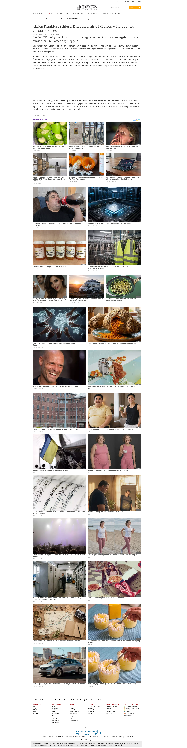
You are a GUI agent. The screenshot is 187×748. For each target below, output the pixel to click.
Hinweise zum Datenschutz (91, 737)
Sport (53, 711)
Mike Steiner (129, 737)
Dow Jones (36, 713)
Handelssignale (74, 713)
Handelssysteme (74, 711)
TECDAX (35, 710)
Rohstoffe (72, 710)
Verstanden (116, 745)
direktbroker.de (110, 711)
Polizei (53, 717)
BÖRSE (48, 14)
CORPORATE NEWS (60, 15)
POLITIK (62, 14)
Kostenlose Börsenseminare (110, 709)
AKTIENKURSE (41, 14)
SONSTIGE (117, 14)
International (55, 720)
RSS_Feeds (91, 711)
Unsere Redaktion (116, 737)
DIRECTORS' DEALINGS (70, 15)
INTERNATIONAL (108, 14)
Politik (53, 710)
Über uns (105, 737)
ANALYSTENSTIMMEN (50, 15)
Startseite (48, 19)
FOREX (72, 708)
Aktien (34, 23)
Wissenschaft (55, 713)
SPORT (67, 14)
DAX (34, 706)
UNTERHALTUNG (75, 14)
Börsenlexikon (39, 700)
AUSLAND (94, 14)
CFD (71, 706)
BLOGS (118, 1)
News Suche (133, 7)
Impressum (59, 737)
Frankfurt (40, 23)
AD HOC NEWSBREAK (94, 706)
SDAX (34, 711)
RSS (133, 1)
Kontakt (90, 713)
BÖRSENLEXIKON (125, 1)
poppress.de (109, 713)
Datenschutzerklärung (73, 737)
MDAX (34, 708)
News (44, 737)
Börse (54, 19)
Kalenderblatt (56, 722)
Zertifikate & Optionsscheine (74, 718)
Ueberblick (60, 19)
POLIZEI (100, 14)
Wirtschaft (55, 708)
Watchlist (90, 708)
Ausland (54, 715)
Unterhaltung (55, 719)
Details (110, 745)
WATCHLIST (138, 1)
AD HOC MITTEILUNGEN (38, 15)
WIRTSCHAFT (55, 14)
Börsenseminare (74, 720)
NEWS (34, 14)
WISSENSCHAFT (85, 14)
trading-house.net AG (112, 706)
